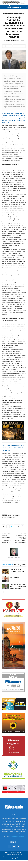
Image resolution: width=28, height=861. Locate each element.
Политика (12, 13)
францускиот (16, 515)
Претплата (19, 852)
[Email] (15, 526)
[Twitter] (11, 526)
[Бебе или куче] (5, 579)
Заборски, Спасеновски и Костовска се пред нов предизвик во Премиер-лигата (7, 539)
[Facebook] (8, 526)
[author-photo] (14, 555)
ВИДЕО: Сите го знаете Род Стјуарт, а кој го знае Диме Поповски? (18, 586)
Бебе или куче (14, 577)
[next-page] (5, 592)
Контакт (20, 854)
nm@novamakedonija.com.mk (16, 836)
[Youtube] (18, 846)
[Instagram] (14, 846)
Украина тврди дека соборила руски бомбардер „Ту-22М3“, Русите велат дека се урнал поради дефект (20, 539)
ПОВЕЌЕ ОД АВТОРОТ (20, 565)
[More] (24, 46)
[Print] (18, 526)
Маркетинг (13, 852)
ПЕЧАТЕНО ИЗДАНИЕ (19, 13)
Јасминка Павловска (11, 40)
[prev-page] (3, 592)
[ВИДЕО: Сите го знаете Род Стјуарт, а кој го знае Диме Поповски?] (5, 586)
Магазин (4, 581)
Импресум (7, 852)
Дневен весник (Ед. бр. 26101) (8, 517)
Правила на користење (11, 854)
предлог (9, 515)
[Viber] (22, 526)
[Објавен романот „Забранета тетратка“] (5, 571)
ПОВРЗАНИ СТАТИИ (7, 565)
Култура (3, 573)
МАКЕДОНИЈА (6, 13)
